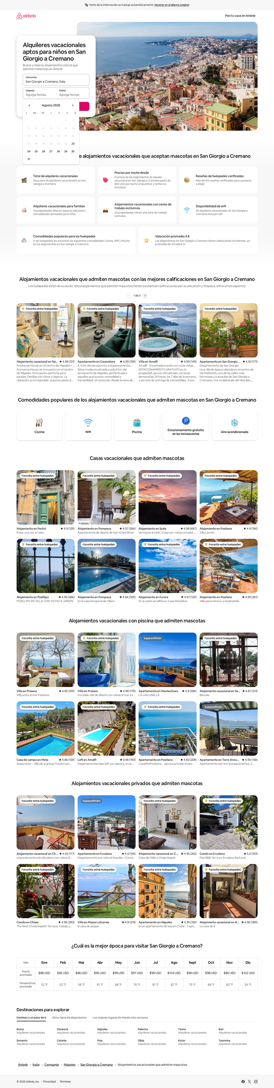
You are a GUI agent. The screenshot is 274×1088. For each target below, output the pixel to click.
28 (58, 151)
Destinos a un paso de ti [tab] (31, 1017)
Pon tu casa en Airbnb (240, 16)
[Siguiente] (145, 296)
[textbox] (39, 94)
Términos (65, 1081)
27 (50, 151)
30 (73, 151)
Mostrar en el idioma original (171, 5)
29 (65, 151)
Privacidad (49, 1081)
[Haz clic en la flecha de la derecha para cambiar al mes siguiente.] (73, 105)
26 (43, 151)
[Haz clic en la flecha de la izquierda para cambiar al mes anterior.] (29, 105)
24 (28, 151)
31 (28, 159)
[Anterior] (129, 296)
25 (36, 151)
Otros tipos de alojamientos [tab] (69, 1017)
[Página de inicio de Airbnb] (26, 16)
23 (73, 143)
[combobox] (56, 81)
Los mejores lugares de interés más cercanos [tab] (120, 1017)
